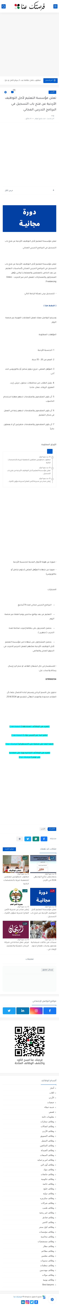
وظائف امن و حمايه (45, 1160)
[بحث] (4, 6)
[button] (44, 839)
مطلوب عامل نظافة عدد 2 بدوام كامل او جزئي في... (22, 80)
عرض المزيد (9, 849)
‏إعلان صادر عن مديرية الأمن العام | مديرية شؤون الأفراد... (29, 482)
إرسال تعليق (47, 970)
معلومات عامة (48, 1117)
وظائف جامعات (47, 1174)
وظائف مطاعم (47, 1251)
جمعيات (50, 1102)
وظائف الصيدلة (47, 1150)
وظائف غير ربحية (46, 1212)
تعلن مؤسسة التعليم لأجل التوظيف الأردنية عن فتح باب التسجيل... (43, 913)
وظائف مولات (48, 1275)
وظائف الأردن (48, 1131)
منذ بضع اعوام (43, 457)
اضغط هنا (16, 727)
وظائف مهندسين (47, 1270)
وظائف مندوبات (47, 1260)
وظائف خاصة (48, 1184)
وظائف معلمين (47, 1256)
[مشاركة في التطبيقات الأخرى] (19, 839)
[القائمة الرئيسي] (55, 6)
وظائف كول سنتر (46, 1227)
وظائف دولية (48, 1193)
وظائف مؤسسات (46, 1232)
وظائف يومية (48, 1280)
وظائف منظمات (47, 1265)
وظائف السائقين (47, 1145)
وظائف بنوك (48, 1169)
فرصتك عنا (12, 744)
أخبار (52, 1088)
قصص (51, 1112)
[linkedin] (22, 1010)
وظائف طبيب (48, 1208)
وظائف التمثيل (47, 1141)
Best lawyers (48, 1284)
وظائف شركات (47, 1203)
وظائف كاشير (48, 1222)
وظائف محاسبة (47, 1236)
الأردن (52, 92)
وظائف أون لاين (47, 1165)
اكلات (51, 1093)
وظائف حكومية (47, 1179)
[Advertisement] (29, 44)
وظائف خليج (48, 1188)
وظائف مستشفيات (46, 1241)
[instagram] (36, 1010)
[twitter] (9, 1010)
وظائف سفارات (47, 1121)
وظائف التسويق (47, 1136)
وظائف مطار (48, 1246)
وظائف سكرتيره (47, 1198)
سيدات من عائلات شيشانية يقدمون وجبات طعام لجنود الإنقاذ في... (43, 946)
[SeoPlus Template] (44, 1297)
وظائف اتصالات (47, 1126)
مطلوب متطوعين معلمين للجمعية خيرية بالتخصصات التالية (16, 880)
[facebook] (49, 1010)
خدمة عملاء (49, 1107)
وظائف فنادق (48, 1217)
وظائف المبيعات (47, 1155)
